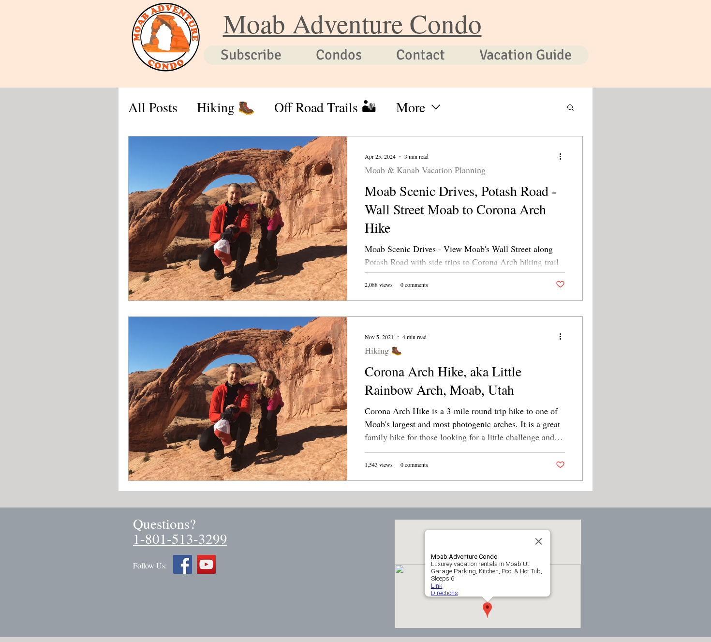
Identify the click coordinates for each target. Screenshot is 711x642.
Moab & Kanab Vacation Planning (425, 169)
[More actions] (563, 156)
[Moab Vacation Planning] (182, 564)
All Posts (153, 107)
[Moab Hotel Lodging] (206, 564)
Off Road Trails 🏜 (325, 107)
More (410, 107)
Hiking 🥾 (226, 107)
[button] (570, 108)
